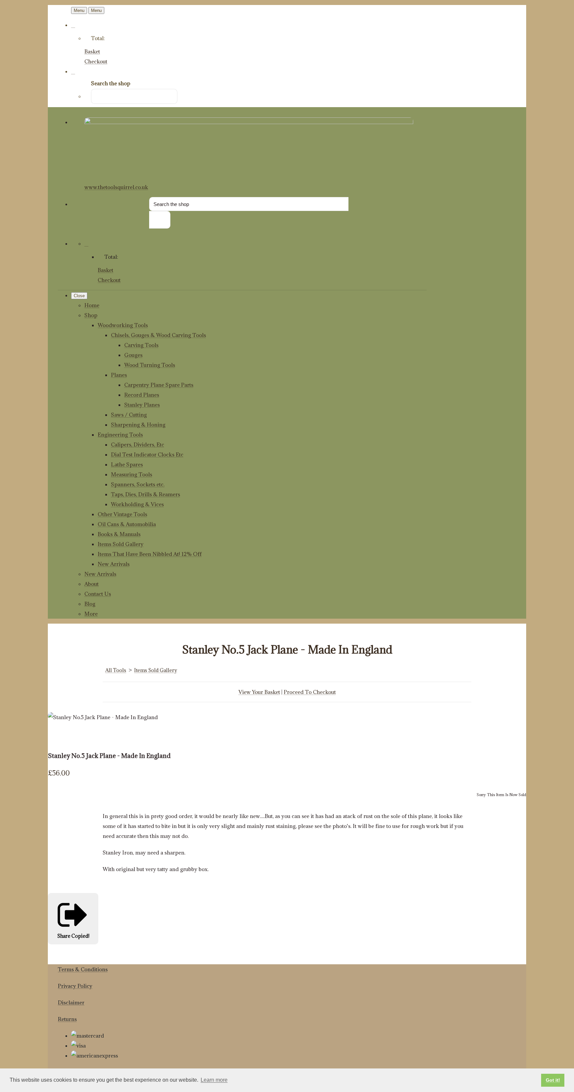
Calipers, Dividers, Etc (137, 444)
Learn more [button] (214, 1080)
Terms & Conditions (83, 969)
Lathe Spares (127, 464)
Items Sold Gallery (121, 544)
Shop (90, 315)
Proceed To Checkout (310, 692)
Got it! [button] (553, 1080)
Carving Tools (141, 345)
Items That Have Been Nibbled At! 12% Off (150, 554)
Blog (89, 603)
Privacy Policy (75, 986)
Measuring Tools (131, 474)
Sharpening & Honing (138, 424)
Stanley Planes (142, 404)
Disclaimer (71, 1002)
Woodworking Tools (123, 325)
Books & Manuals (119, 534)
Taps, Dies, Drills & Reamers (145, 494)
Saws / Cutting (129, 414)
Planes (119, 375)
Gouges (133, 355)
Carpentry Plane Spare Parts (158, 384)
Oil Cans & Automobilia (127, 524)
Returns (67, 1019)
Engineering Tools (120, 434)
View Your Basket (259, 692)
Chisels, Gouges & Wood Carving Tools (158, 335)
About (91, 583)
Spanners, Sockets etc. (137, 484)
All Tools (115, 670)
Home (91, 305)
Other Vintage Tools (122, 514)
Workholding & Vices (137, 504)
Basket (92, 51)
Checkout (95, 61)
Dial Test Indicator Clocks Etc (147, 454)
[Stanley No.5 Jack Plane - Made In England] (58, 737)
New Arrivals (114, 564)
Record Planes (141, 394)
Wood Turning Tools (149, 365)
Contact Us (97, 593)
